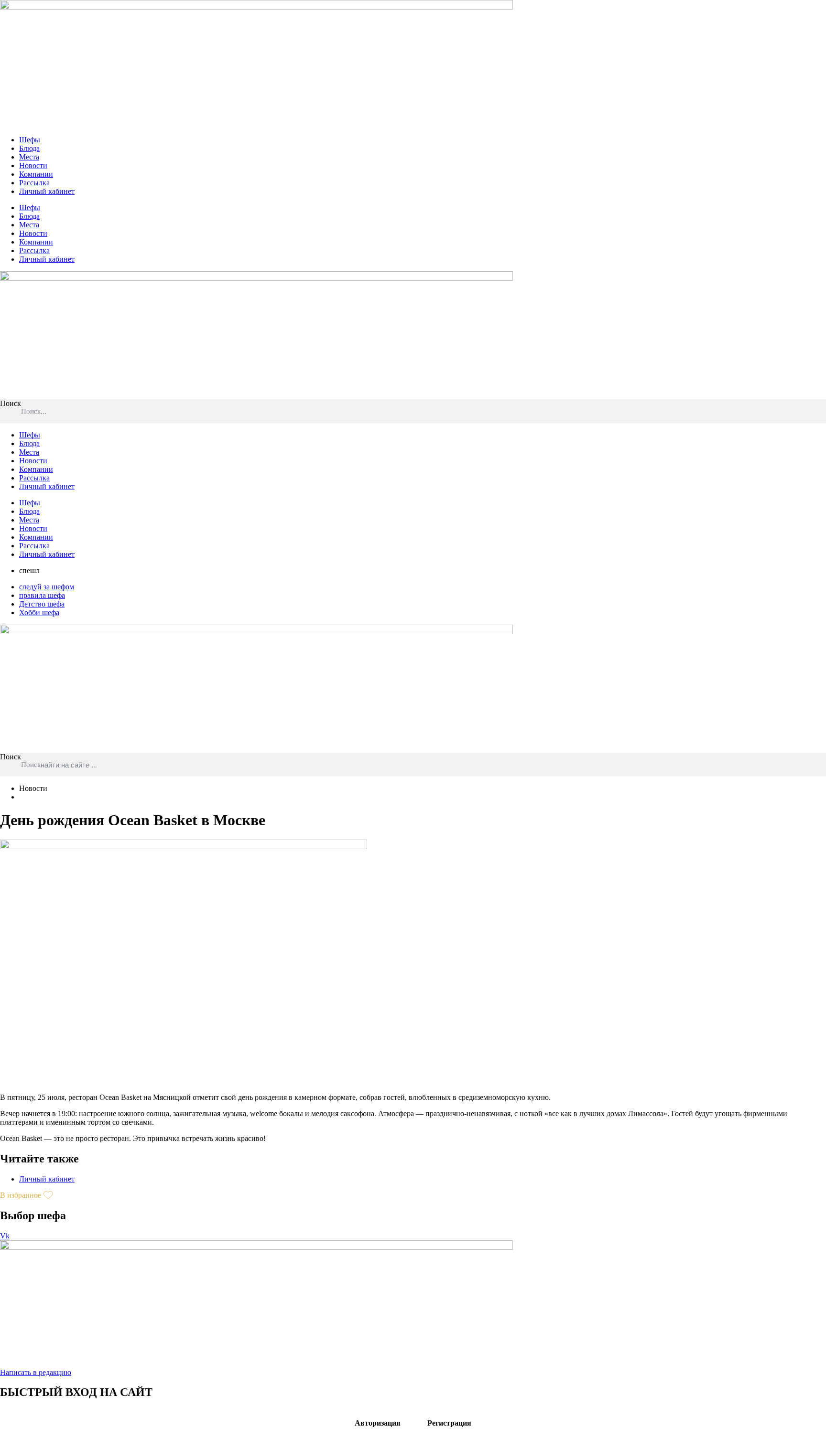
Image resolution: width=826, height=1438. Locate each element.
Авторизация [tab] (378, 1423)
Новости (33, 165)
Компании (36, 174)
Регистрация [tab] (449, 1423)
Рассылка (34, 183)
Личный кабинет (47, 191)
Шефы (29, 140)
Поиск (10, 403)
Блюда (29, 148)
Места (29, 157)
